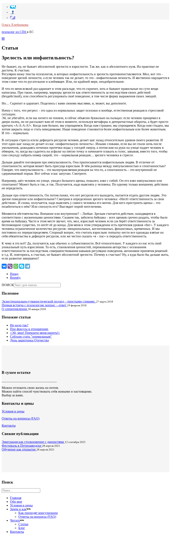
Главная (15, 498)
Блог (21, 528)
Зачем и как (18, 509)
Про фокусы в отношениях (29, 329)
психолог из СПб (14, 32)
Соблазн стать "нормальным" (31, 336)
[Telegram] (27, 266)
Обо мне (16, 501)
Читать (15, 520)
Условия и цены (13, 411)
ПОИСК (8, 285)
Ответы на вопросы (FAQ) (20, 418)
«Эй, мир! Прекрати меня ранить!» (35, 333)
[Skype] (21, 266)
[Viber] (10, 266)
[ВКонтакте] (4, 266)
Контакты (9, 425)
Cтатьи (23, 524)
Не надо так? (19, 325)
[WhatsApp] (15, 266)
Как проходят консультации (38, 513)
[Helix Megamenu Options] (3, 39)
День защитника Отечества (29, 340)
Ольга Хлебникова (15, 25)
